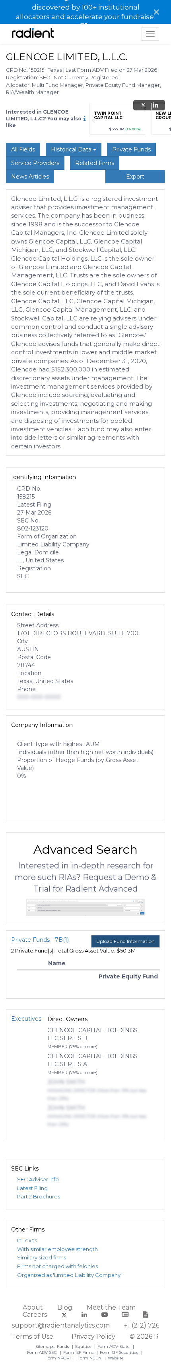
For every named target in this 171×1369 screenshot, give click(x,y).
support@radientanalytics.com (61, 1325)
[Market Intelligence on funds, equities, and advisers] (33, 34)
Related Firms (94, 163)
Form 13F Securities (119, 1352)
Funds (63, 1346)
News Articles (30, 176)
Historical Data (72, 149)
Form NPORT (58, 1358)
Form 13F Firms (79, 1352)
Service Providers (35, 163)
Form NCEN (90, 1358)
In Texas (27, 1240)
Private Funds (131, 149)
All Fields (23, 149)
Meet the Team (111, 1307)
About (33, 1307)
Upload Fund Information (125, 941)
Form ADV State (114, 1346)
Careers (35, 1314)
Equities (83, 1346)
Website (116, 1358)
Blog (64, 1307)
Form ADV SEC (42, 1352)
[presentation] (93, 121)
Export (135, 176)
